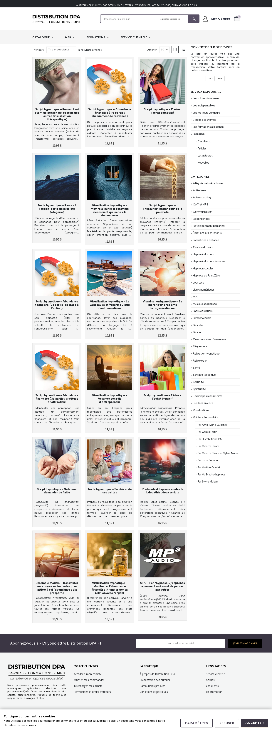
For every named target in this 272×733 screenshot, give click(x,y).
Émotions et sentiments (207, 233)
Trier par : (38, 49)
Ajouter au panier (59, 100)
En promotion (214, 692)
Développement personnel (209, 226)
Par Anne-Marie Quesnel (212, 424)
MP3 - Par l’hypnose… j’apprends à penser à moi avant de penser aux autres (162, 586)
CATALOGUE (41, 37)
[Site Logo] (56, 19)
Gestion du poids (203, 247)
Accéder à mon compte (88, 674)
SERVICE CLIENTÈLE (134, 37)
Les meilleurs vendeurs (206, 112)
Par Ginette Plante (208, 446)
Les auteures (205, 155)
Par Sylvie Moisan (208, 481)
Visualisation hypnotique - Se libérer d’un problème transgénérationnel (162, 305)
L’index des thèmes (204, 119)
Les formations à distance (208, 127)
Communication (202, 211)
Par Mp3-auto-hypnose (212, 474)
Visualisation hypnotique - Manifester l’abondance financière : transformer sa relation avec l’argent (109, 588)
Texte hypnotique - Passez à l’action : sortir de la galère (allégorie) (57, 209)
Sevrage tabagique (204, 374)
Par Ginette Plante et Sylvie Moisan (218, 453)
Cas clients (204, 141)
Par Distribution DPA (210, 439)
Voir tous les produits (205, 417)
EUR (220, 78)
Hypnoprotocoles (203, 268)
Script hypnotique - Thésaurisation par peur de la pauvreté (162, 209)
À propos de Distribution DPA (157, 674)
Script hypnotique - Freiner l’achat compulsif (162, 111)
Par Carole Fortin (207, 432)
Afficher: (152, 49)
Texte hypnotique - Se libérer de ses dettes (110, 490)
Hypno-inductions (203, 254)
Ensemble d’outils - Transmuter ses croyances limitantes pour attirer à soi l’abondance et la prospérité (57, 588)
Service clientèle (215, 674)
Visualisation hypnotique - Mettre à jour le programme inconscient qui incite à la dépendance (110, 210)
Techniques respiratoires (207, 396)
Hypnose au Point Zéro (206, 275)
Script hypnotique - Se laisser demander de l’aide (57, 490)
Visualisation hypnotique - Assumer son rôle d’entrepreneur (109, 398)
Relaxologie (200, 360)
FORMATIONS (96, 37)
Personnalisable (202, 318)
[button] (175, 49)
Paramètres (196, 723)
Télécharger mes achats (88, 686)
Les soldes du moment (206, 98)
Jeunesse (198, 282)
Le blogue (199, 134)
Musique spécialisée (205, 304)
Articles (202, 148)
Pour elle (198, 325)
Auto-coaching (202, 197)
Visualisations (201, 410)
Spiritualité (199, 389)
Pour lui (197, 332)
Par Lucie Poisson (208, 460)
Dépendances (201, 218)
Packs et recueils (203, 311)
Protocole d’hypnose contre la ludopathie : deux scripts (162, 490)
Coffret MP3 (200, 204)
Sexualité (198, 382)
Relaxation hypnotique (206, 353)
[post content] (57, 81)
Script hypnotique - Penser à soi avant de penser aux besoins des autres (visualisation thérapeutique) (57, 114)
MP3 (68, 37)
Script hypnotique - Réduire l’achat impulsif (162, 396)
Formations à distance (206, 240)
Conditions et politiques (154, 692)
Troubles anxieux (203, 403)
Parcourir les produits (152, 686)
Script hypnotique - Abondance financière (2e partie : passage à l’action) (57, 305)
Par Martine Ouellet (209, 467)
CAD (210, 78)
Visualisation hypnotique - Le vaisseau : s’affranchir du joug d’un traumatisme (110, 305)
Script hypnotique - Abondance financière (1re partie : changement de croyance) (109, 113)
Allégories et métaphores (208, 183)
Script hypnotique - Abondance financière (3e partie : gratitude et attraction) (56, 398)
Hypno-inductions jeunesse (209, 261)
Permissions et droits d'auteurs (92, 692)
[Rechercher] (193, 19)
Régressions (200, 346)
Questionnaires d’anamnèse (209, 339)
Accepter (254, 722)
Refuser (226, 723)
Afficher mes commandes (89, 680)
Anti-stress (199, 190)
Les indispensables (204, 105)
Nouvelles (203, 162)
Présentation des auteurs (155, 680)
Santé (196, 367)
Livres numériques (203, 289)
